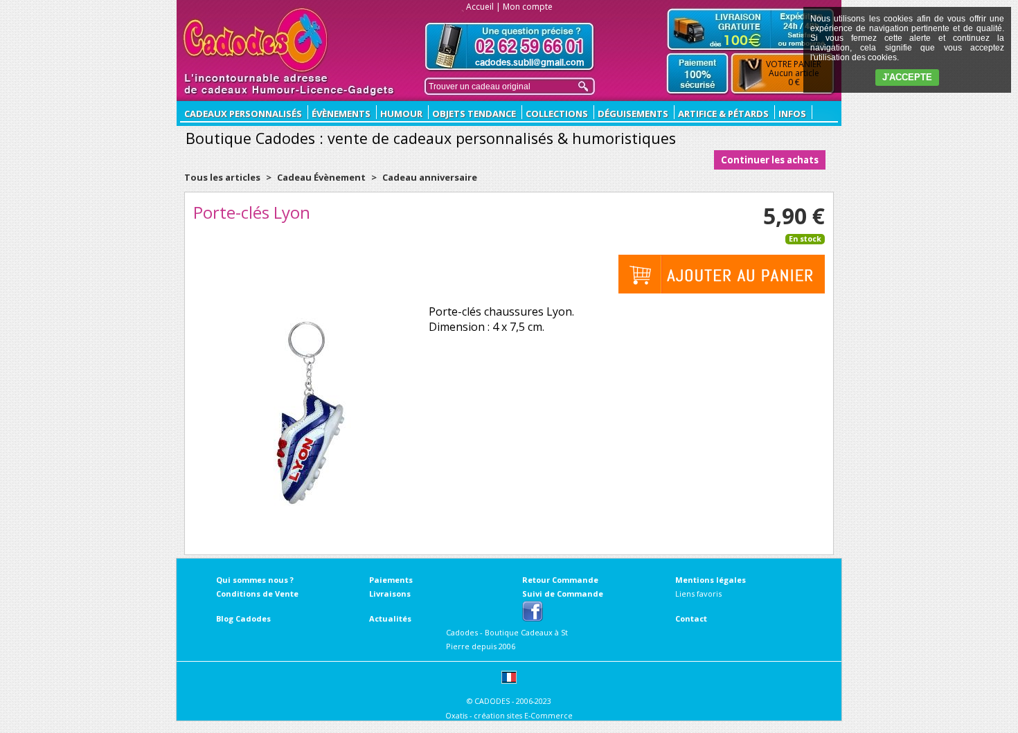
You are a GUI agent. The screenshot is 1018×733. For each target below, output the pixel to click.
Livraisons (390, 593)
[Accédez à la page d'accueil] (256, 40)
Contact (691, 618)
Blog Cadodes (243, 618)
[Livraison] (751, 29)
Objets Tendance (474, 113)
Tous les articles (222, 177)
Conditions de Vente (257, 593)
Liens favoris (698, 593)
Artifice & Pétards (723, 113)
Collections (557, 113)
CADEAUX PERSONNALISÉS (243, 113)
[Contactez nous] (509, 46)
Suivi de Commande (562, 593)
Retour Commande (560, 579)
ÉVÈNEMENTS (341, 113)
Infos (792, 113)
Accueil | (483, 6)
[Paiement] (698, 74)
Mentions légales (710, 579)
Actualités (390, 618)
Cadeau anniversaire (429, 177)
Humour (401, 113)
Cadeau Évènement (322, 177)
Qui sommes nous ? (255, 579)
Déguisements (633, 113)
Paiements (391, 579)
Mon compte (528, 6)
